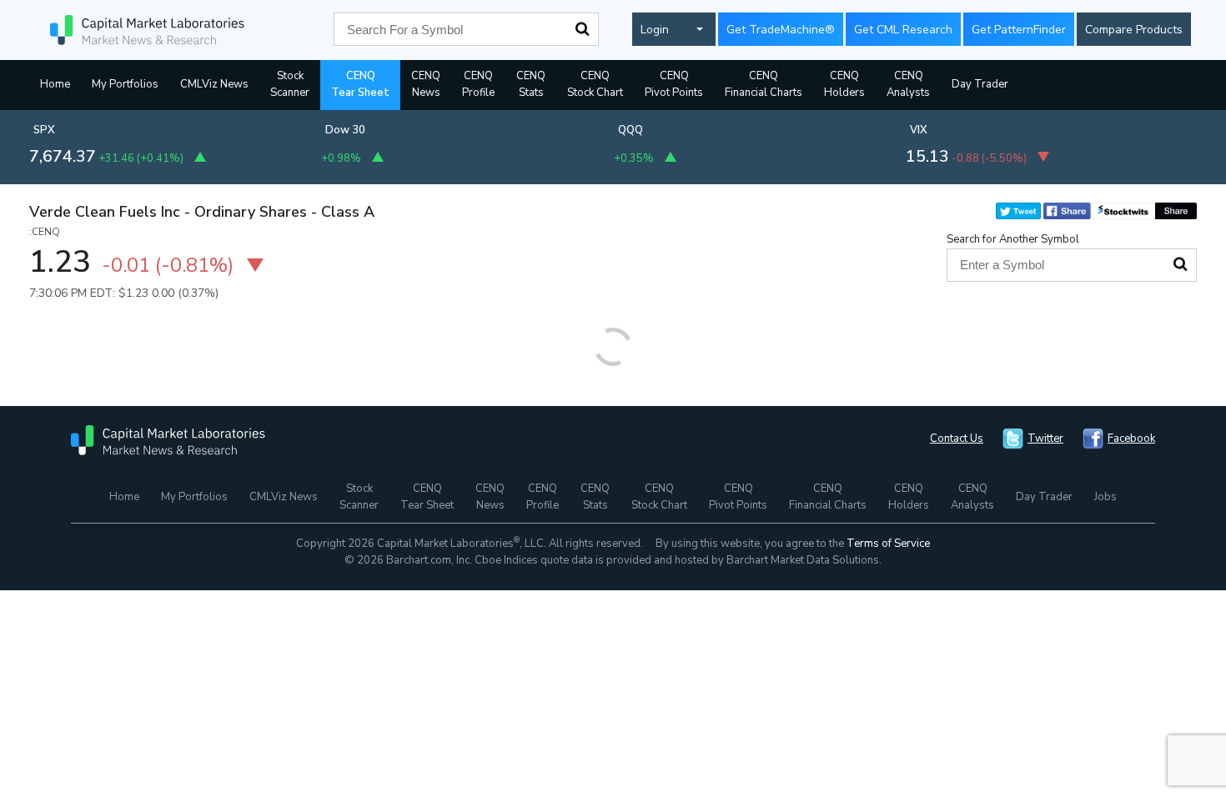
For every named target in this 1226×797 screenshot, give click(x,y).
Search (582, 29)
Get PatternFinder (1019, 30)
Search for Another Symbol (1013, 239)
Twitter (1045, 438)
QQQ (630, 130)
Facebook (1131, 438)
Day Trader (980, 84)
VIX (918, 130)
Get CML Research (903, 30)
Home (55, 84)
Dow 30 (345, 130)
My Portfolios (125, 84)
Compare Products (1134, 30)
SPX (44, 130)
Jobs (1105, 496)
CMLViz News (214, 84)
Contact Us (956, 438)
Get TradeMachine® (780, 30)
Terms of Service (888, 543)
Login (655, 30)
